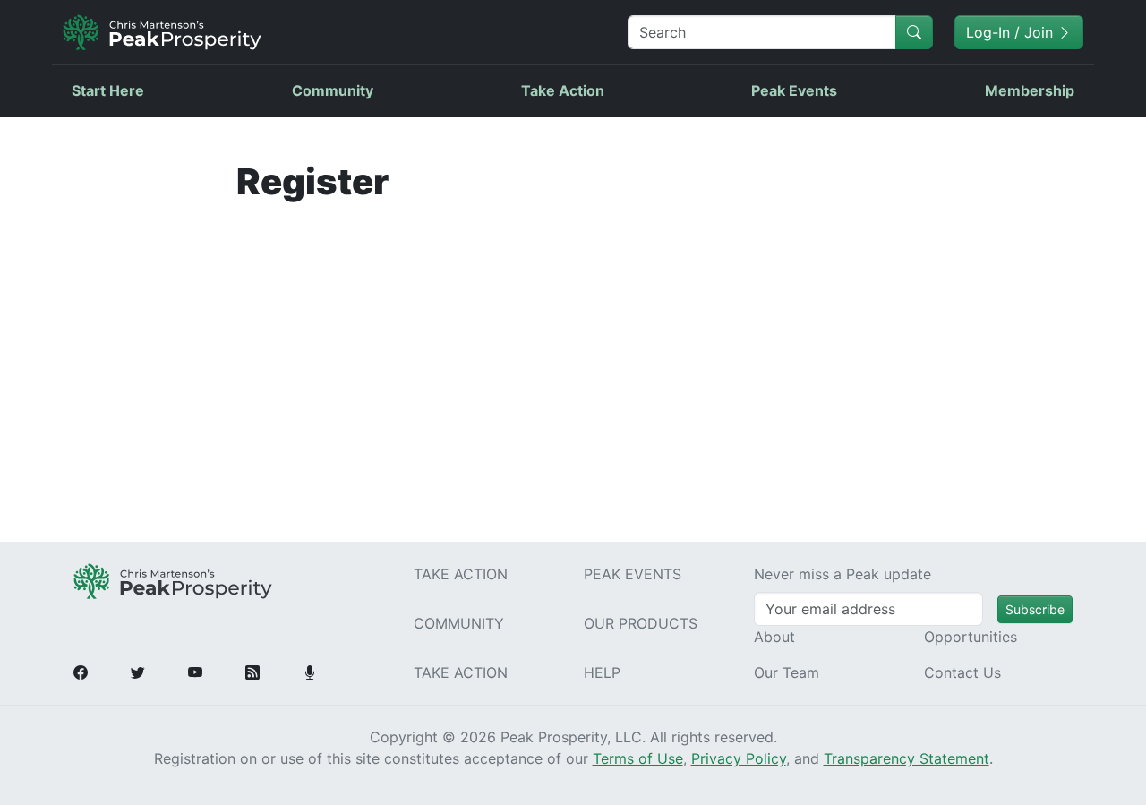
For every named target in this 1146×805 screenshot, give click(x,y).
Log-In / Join (1011, 32)
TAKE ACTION (461, 574)
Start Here (108, 90)
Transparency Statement (906, 758)
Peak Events (794, 90)
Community (332, 90)
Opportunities (970, 637)
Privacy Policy (738, 758)
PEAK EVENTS (632, 574)
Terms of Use (638, 758)
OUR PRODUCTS (640, 623)
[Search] (914, 32)
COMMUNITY (459, 623)
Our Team (786, 672)
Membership (1029, 90)
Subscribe (1035, 609)
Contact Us (962, 672)
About (774, 637)
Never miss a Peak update (842, 574)
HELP (602, 672)
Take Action (562, 90)
